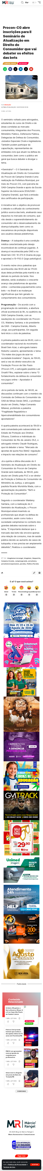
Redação (7, 105)
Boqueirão (36, 558)
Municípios (29, 1066)
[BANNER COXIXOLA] (21, 620)
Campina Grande (10, 63)
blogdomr (28, 558)
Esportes (29, 1023)
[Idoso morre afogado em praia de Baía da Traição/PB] (31, 1078)
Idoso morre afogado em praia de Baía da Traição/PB (14, 1075)
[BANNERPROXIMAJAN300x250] (21, 652)
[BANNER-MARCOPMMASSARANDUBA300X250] (21, 776)
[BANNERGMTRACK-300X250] (21, 805)
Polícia (28, 1045)
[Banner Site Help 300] (21, 899)
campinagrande (21, 561)
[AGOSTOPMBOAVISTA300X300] (21, 961)
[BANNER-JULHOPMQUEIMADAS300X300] (21, 714)
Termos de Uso (9, 1167)
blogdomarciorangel (15, 558)
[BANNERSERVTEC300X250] (21, 929)
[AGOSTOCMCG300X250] (21, 746)
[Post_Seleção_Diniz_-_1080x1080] (21, 837)
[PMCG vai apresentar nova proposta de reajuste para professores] (31, 1058)
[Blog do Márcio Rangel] (8, 2)
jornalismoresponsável (10, 564)
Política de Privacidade (17, 1164)
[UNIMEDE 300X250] (21, 870)
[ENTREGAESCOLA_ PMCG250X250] (21, 681)
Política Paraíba (33, 564)
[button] (35, 1164)
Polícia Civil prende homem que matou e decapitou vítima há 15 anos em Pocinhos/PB (14, 1033)
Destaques (23, 63)
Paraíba (28, 1042)
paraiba (23, 564)
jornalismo (32, 561)
